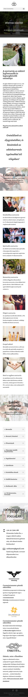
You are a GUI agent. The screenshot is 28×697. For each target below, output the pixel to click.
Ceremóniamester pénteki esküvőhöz (13, 586)
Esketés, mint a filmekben (13, 656)
